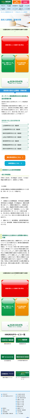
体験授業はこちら (13, 163)
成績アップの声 (6, 410)
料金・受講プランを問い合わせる (7, 63)
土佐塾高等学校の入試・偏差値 (11, 129)
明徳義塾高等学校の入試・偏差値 (12, 145)
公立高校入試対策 (21, 394)
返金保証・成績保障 (21, 410)
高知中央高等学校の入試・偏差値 (12, 149)
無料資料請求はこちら (14, 157)
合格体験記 (5, 411)
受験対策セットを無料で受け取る (14, 45)
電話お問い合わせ (16, 2)
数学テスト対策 (20, 401)
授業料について (20, 408)
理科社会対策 (20, 406)
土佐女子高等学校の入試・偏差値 (12, 137)
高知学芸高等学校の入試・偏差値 (12, 133)
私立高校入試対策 (21, 396)
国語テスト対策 (20, 403)
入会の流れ (19, 411)
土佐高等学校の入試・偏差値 (11, 125)
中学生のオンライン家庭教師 (21, 12)
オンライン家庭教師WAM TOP (7, 12)
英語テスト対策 (20, 404)
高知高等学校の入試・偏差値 (11, 141)
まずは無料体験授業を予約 (21, 63)
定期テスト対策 (20, 399)
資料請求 (25, 2)
